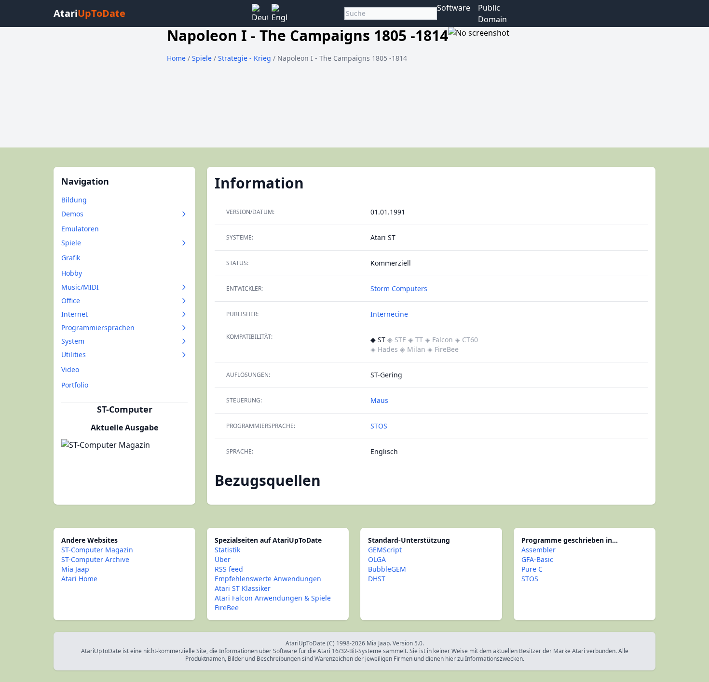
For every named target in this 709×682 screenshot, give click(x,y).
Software (453, 7)
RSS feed (229, 569)
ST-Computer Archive (95, 559)
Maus (379, 400)
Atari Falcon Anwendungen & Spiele (273, 597)
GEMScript (385, 549)
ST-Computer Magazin (97, 549)
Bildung (74, 199)
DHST (376, 578)
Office (70, 300)
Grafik (70, 257)
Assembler (538, 549)
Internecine (389, 314)
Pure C (532, 569)
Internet (74, 314)
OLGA (377, 559)
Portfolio (74, 384)
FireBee (227, 607)
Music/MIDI (80, 287)
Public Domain (492, 13)
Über (223, 559)
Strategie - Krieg (245, 58)
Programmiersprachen (98, 327)
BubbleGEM (387, 569)
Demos (72, 213)
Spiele (203, 58)
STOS (378, 425)
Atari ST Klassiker (243, 588)
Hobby (71, 273)
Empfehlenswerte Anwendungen (268, 578)
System (72, 341)
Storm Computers (398, 288)
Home (176, 58)
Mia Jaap (75, 569)
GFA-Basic (537, 559)
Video (70, 369)
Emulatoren (80, 228)
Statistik (227, 549)
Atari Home (79, 578)
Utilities (73, 354)
